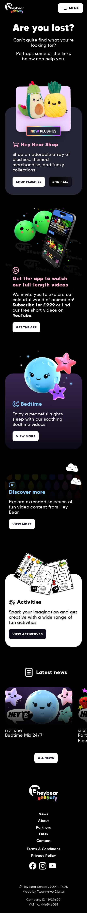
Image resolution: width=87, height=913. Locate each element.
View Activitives (27, 634)
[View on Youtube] (53, 867)
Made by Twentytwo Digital (43, 891)
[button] (70, 8)
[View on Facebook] (34, 867)
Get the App (26, 327)
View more (25, 436)
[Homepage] (22, 8)
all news (46, 758)
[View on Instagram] (44, 867)
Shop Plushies (28, 182)
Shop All (60, 182)
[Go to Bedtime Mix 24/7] (38, 706)
